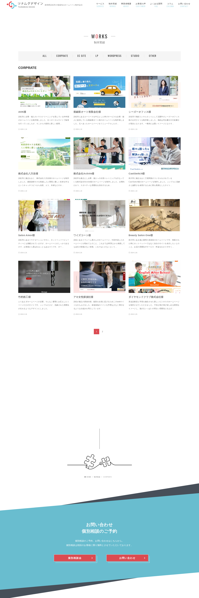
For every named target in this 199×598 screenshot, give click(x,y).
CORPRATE (62, 55)
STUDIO (135, 55)
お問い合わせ (127, 558)
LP (97, 55)
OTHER (152, 55)
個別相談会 (75, 558)
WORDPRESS (115, 55)
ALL (45, 55)
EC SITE (81, 55)
